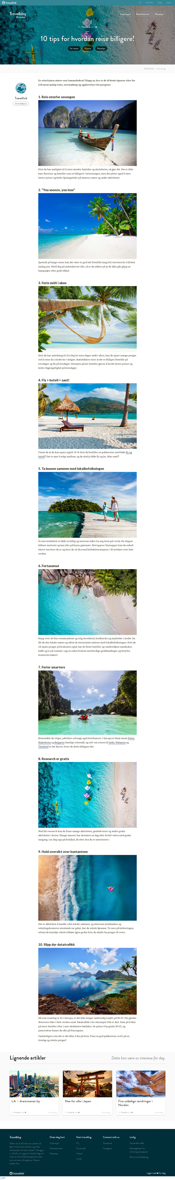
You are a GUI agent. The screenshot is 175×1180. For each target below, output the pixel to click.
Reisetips (159, 14)
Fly (140, 3)
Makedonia (44, 742)
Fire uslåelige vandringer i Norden (135, 1103)
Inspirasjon (125, 14)
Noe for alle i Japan (78, 1101)
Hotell (160, 3)
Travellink (85, 27)
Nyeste (87, 48)
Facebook (107, 1143)
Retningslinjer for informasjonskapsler (139, 1150)
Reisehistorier (142, 14)
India (111, 742)
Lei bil (169, 3)
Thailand (43, 746)
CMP (2, 1178)
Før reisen (74, 48)
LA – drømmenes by (26, 1101)
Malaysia (121, 742)
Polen (131, 738)
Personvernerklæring (139, 1157)
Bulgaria (59, 742)
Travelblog (18, 13)
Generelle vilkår (137, 1143)
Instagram (107, 1148)
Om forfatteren (21, 103)
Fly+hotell (149, 3)
